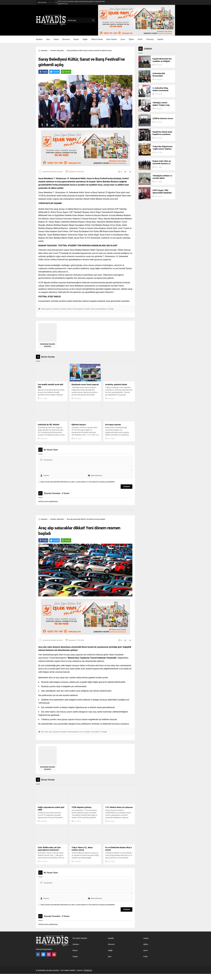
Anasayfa (44, 50)
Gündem (53, 50)
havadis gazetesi (78, 309)
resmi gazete (95, 732)
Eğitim (145, 944)
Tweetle (56, 72)
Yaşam (75, 956)
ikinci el (81, 732)
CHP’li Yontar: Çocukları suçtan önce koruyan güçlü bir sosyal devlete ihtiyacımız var (81, 2)
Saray (92, 309)
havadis (69, 309)
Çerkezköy (55, 309)
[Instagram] (49, 954)
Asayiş (145, 938)
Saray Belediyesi (100, 309)
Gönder (67, 72)
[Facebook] (38, 954)
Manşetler (60, 50)
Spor (109, 956)
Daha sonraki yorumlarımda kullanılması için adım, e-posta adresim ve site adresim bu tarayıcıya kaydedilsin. (78, 482)
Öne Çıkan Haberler (80, 938)
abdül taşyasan (46, 309)
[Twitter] (43, 954)
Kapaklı (87, 309)
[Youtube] (54, 954)
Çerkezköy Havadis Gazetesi (53, 171)
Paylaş (44, 72)
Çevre (145, 950)
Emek (145, 956)
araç (50, 732)
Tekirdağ (110, 309)
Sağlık (110, 950)
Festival (62, 309)
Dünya (75, 950)
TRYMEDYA (88, 970)
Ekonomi (111, 944)
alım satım (44, 732)
